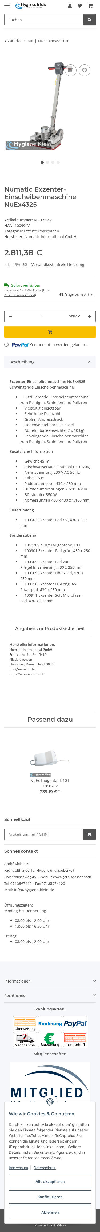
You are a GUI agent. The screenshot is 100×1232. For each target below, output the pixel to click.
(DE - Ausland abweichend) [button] (26, 292)
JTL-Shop (59, 1225)
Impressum (18, 1167)
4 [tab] (58, 162)
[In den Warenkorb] (8, 57)
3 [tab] (52, 162)
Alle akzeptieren (50, 1181)
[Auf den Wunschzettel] (84, 70)
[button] (70, 6)
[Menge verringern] (10, 316)
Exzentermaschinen (41, 231)
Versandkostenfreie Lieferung (57, 264)
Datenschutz (45, 1167)
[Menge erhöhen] (89, 316)
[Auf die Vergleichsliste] (71, 70)
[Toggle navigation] (7, 3)
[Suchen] (89, 19)
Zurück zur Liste (20, 40)
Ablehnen (50, 1212)
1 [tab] (42, 162)
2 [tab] (47, 162)
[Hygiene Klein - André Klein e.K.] (30, 6)
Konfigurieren (50, 1197)
